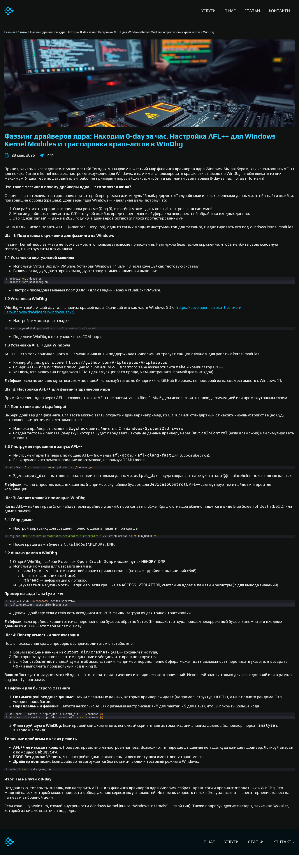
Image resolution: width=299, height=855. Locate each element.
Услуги (208, 10)
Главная (10, 32)
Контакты (279, 10)
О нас (230, 10)
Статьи (252, 10)
